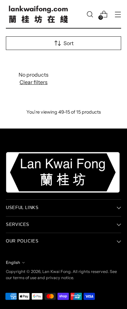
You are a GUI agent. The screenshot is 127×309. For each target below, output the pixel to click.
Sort (69, 43)
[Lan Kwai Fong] (38, 14)
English (13, 262)
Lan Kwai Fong (56, 271)
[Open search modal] (89, 14)
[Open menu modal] (117, 14)
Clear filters (34, 82)
